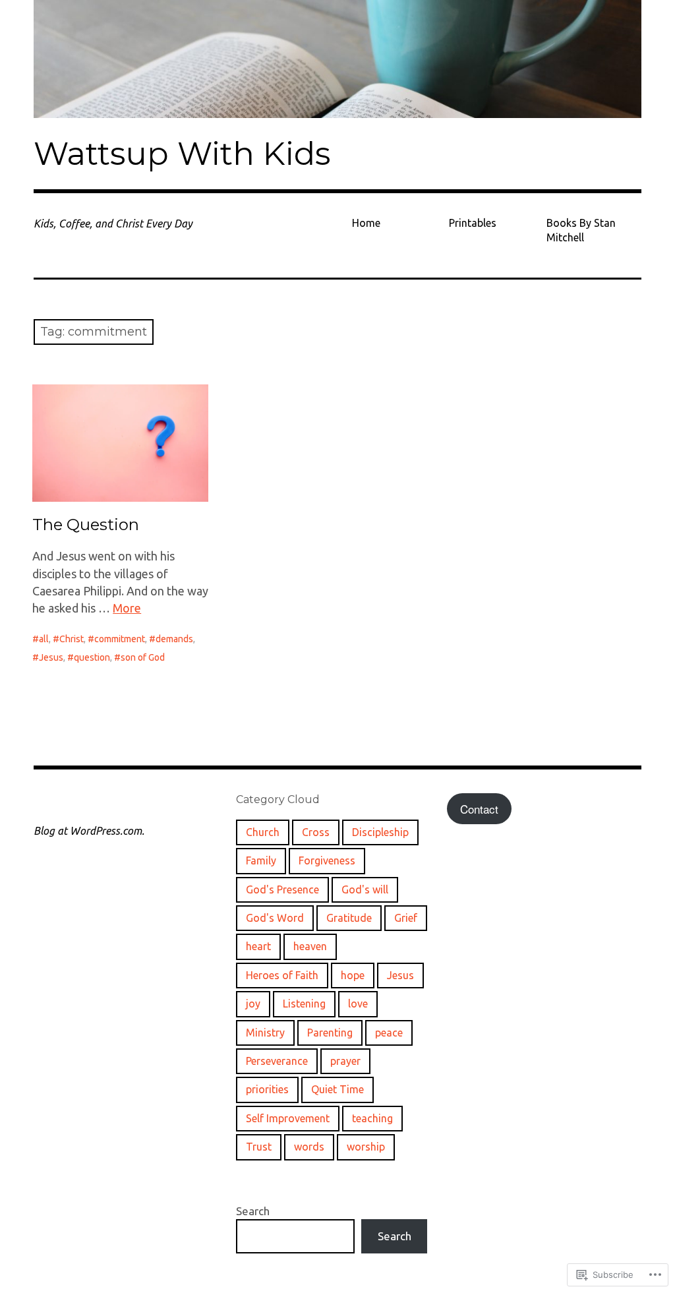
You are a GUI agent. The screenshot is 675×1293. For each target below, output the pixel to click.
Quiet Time (337, 1089)
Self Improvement (288, 1118)
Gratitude (349, 918)
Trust (259, 1147)
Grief (405, 918)
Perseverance (277, 1061)
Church (262, 832)
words (309, 1147)
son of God (143, 657)
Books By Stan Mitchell (581, 230)
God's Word (275, 918)
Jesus (51, 657)
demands (174, 639)
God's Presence (282, 889)
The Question (85, 524)
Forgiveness (327, 860)
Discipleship (380, 832)
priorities (267, 1089)
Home (366, 223)
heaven (310, 946)
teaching (372, 1118)
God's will (364, 889)
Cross (316, 832)
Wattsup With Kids (182, 154)
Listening (304, 1003)
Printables (472, 223)
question (92, 657)
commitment (119, 639)
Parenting (330, 1032)
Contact (479, 808)
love (358, 1003)
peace (389, 1032)
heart (258, 946)
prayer (345, 1061)
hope (353, 975)
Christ (71, 639)
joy (253, 1003)
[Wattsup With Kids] (337, 59)
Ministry (265, 1032)
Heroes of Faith (282, 975)
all (44, 639)
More (127, 608)
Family (261, 860)
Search (253, 1211)
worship (366, 1147)
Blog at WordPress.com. (89, 831)
